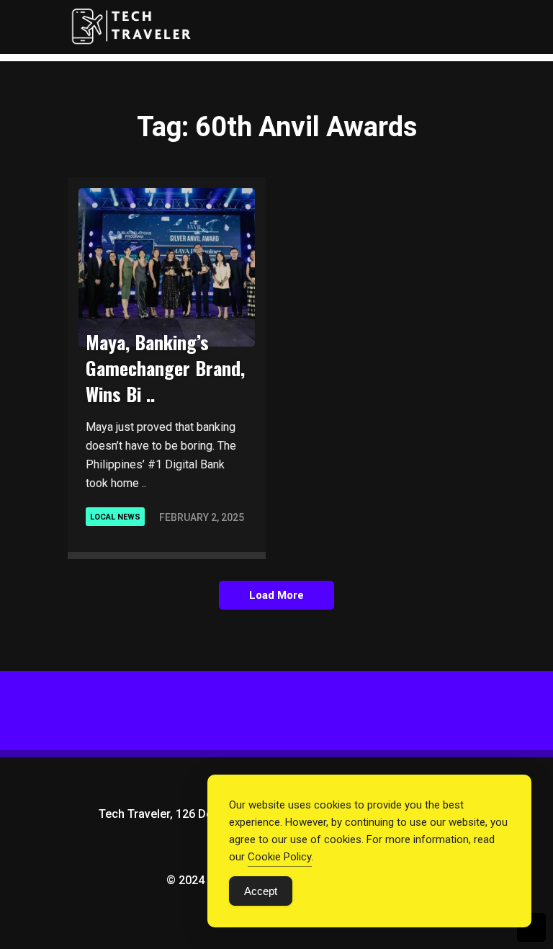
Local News (115, 517)
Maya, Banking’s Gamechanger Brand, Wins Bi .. (165, 368)
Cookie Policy (280, 856)
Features (421, 106)
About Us (423, 137)
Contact (420, 167)
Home (410, 76)
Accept (260, 891)
